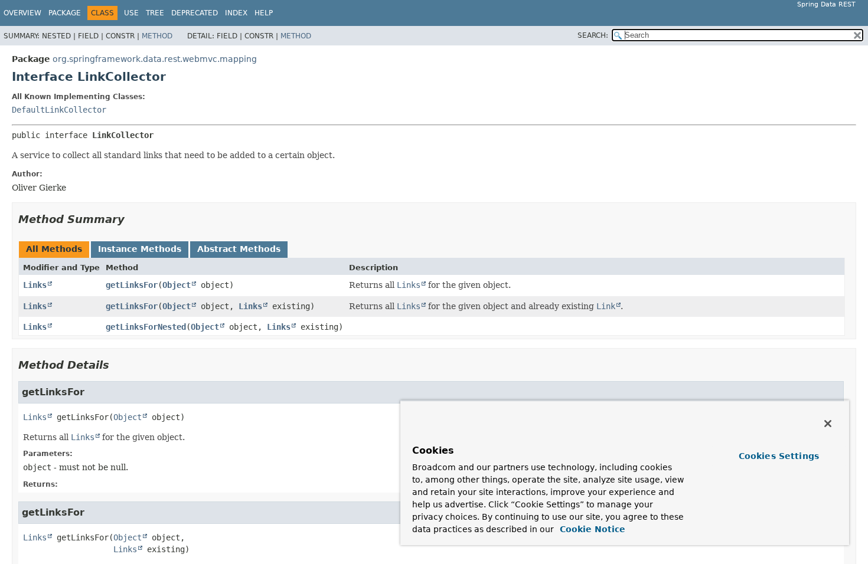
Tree (155, 13)
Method (157, 36)
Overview (22, 13)
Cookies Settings (779, 456)
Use (131, 13)
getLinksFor (132, 285)
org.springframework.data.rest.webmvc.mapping (155, 59)
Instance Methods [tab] (139, 249)
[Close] (828, 424)
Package (64, 13)
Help (263, 13)
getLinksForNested (146, 327)
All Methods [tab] (54, 249)
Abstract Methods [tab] (238, 249)
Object (176, 285)
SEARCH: (592, 35)
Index (236, 13)
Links (35, 285)
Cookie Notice (591, 529)
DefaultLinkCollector (59, 109)
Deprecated (194, 13)
